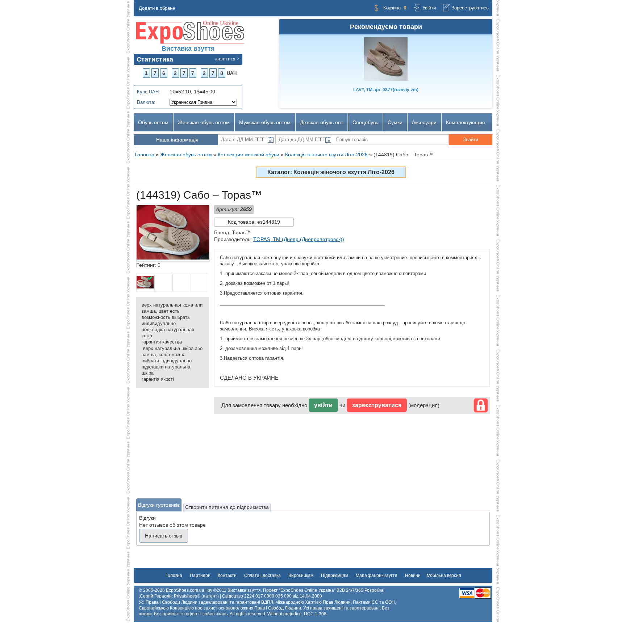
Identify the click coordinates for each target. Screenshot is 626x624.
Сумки (395, 122)
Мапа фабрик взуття (376, 575)
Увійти (428, 7)
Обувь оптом (153, 122)
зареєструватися (376, 405)
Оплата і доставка (262, 575)
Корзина (392, 7)
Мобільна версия (444, 575)
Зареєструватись (470, 7)
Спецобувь (365, 122)
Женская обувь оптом (204, 122)
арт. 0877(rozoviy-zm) (385, 89)
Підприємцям (334, 575)
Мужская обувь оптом (265, 122)
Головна (174, 575)
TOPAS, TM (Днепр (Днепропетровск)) (298, 239)
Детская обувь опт (321, 122)
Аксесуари (424, 122)
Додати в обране (157, 8)
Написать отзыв (163, 536)
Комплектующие (465, 122)
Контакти (227, 575)
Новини (412, 575)
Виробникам (300, 575)
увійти (323, 405)
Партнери (200, 575)
